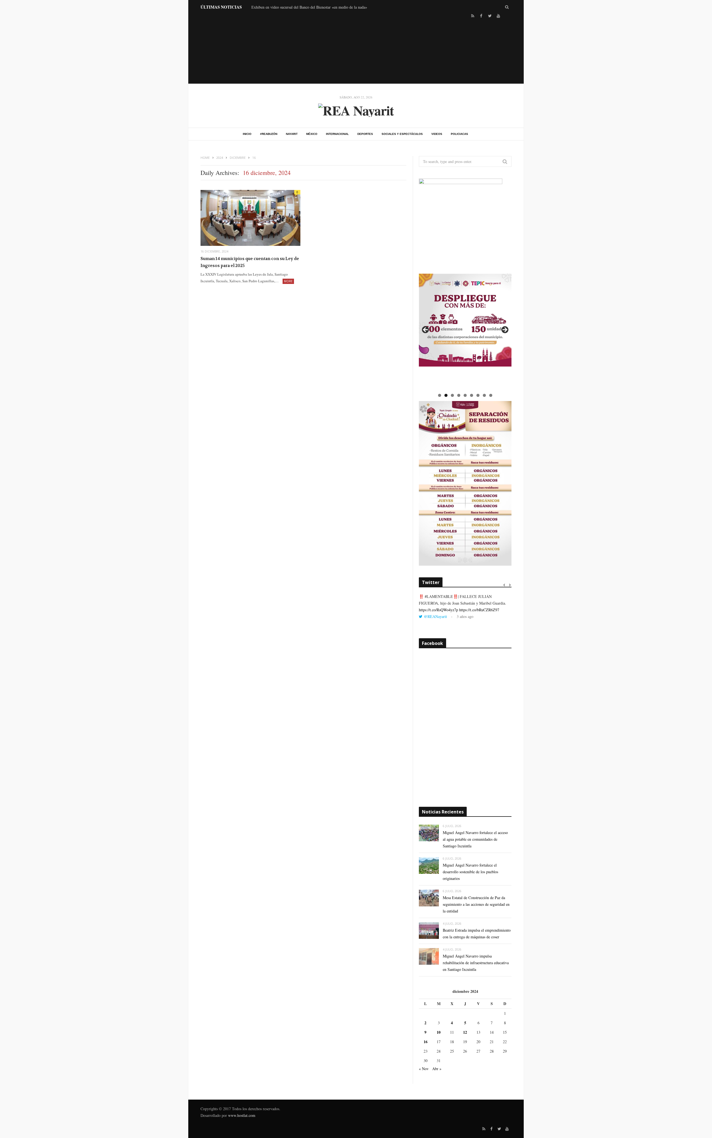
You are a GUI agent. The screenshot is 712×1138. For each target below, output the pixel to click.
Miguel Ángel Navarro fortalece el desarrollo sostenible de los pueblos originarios (470, 871)
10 (439, 1032)
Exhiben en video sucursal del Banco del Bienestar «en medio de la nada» (309, 7)
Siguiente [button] (504, 330)
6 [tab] (471, 395)
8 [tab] (484, 395)
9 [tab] (490, 395)
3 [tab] (452, 395)
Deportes (365, 133)
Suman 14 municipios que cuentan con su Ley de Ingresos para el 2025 (250, 262)
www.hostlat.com (241, 1115)
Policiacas (459, 133)
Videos (436, 133)
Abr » (436, 1068)
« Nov (424, 1068)
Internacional (337, 133)
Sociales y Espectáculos (402, 133)
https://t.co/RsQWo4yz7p (438, 609)
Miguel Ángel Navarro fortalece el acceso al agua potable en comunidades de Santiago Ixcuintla (475, 839)
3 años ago (465, 616)
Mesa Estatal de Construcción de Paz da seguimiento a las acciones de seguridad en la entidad (476, 904)
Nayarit (292, 133)
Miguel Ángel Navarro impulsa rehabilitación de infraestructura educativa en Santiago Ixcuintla (476, 962)
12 (465, 1032)
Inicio (247, 133)
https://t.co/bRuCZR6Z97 (479, 609)
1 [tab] (439, 395)
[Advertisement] (356, 50)
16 (425, 1042)
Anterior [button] (426, 330)
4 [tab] (458, 395)
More (288, 281)
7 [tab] (477, 395)
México (311, 133)
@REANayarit (435, 616)
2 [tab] (446, 395)
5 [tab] (465, 395)
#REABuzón (268, 133)
